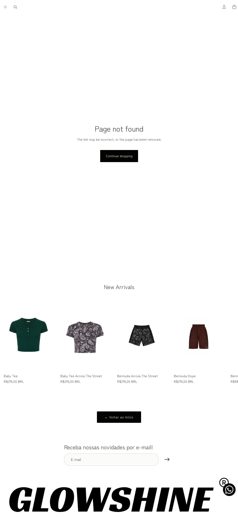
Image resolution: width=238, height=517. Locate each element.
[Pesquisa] (15, 7)
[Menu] (5, 7)
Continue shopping (119, 155)
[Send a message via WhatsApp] (229, 489)
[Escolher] (49, 364)
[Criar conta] (167, 459)
